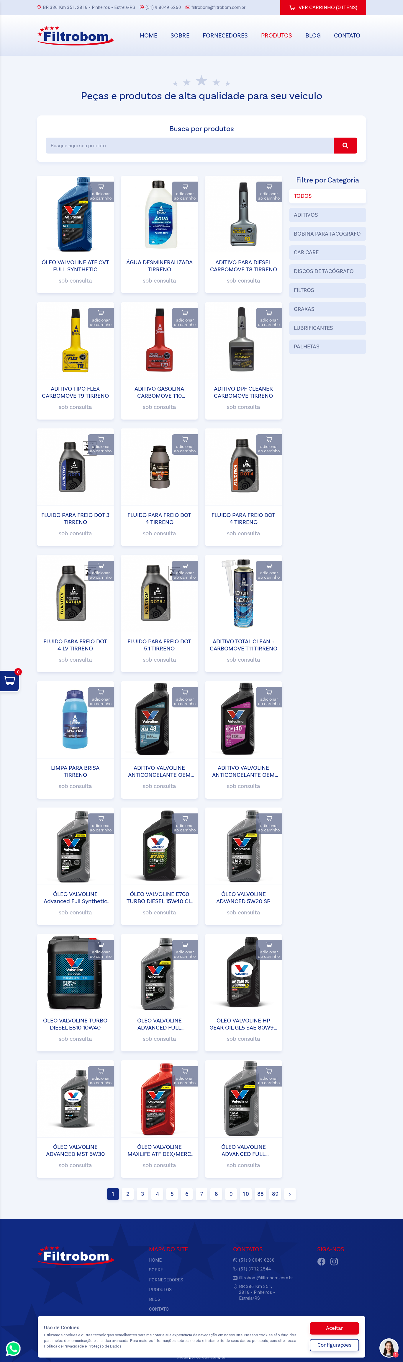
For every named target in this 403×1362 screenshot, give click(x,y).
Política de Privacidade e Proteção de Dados (83, 1346)
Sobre (180, 36)
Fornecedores (225, 36)
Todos (303, 196)
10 (246, 1193)
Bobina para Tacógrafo (327, 233)
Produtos (276, 36)
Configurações (334, 1345)
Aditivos (306, 214)
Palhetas (307, 346)
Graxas (304, 309)
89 (275, 1193)
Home (148, 36)
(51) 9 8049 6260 (163, 7)
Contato (347, 36)
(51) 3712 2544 (255, 1269)
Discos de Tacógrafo (324, 271)
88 (260, 1193)
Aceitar (334, 1328)
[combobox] (201, 146)
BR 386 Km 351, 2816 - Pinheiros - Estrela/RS (89, 7)
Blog (313, 36)
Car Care (306, 252)
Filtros (304, 290)
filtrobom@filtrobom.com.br (218, 7)
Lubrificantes (313, 328)
